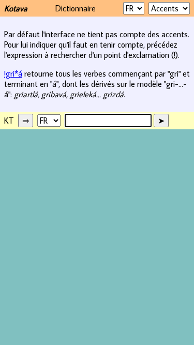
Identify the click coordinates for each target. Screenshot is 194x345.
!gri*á (13, 73)
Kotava (15, 8)
